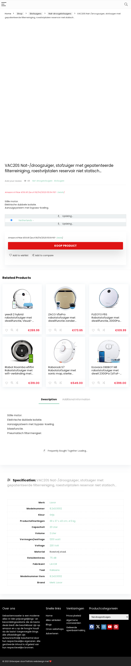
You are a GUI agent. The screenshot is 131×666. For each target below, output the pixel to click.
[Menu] (4, 4)
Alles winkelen (53, 620)
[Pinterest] (116, 627)
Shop (20, 13)
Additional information (76, 399)
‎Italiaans (55, 570)
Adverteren (52, 633)
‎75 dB (53, 557)
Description (49, 399)
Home (8, 13)
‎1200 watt (55, 539)
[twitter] (97, 627)
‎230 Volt (54, 545)
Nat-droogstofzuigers (60, 13)
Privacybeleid (73, 615)
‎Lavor (53, 502)
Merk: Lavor (56, 582)
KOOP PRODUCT (65, 246)
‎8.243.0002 (56, 508)
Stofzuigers (35, 13)
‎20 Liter (54, 527)
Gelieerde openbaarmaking (75, 629)
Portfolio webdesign (34, 661)
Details (60, 192)
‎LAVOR (53, 564)
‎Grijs (52, 514)
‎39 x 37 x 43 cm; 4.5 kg (62, 521)
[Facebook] (91, 627)
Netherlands (25, 220)
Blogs (49, 624)
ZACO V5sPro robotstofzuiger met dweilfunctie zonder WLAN (61, 319)
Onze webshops (55, 629)
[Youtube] (109, 627)
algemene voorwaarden (73, 622)
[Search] (126, 4)
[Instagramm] (103, 627)
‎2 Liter (53, 533)
